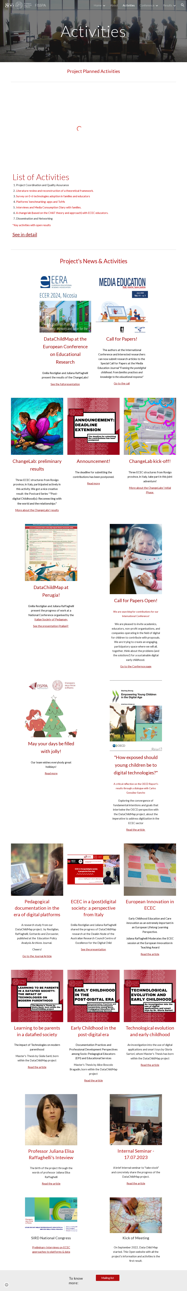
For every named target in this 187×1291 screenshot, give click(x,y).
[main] (93, 31)
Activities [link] (129, 5)
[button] (182, 5)
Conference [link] (147, 5)
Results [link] (167, 5)
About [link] (114, 5)
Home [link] (98, 5)
